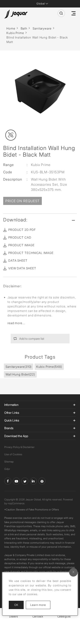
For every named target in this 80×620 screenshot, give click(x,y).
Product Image (21, 245)
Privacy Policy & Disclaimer (19, 447)
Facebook (7, 481)
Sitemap (9, 461)
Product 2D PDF (22, 229)
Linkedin (33, 481)
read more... (16, 323)
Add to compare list (31, 338)
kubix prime (49, 366)
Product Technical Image (31, 253)
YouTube (16, 481)
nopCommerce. (16, 503)
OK (16, 605)
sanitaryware (19, 366)
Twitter (24, 481)
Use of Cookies (13, 454)
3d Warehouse (41, 481)
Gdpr (7, 468)
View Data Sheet (22, 268)
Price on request (22, 201)
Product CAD (19, 237)
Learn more (40, 605)
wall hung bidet (20, 374)
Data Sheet (18, 260)
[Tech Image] (10, 135)
